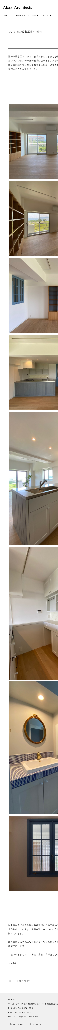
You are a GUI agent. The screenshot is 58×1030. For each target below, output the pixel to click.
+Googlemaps (16, 1024)
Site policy (36, 1024)
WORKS (20, 15)
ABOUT (8, 15)
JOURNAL (34, 15)
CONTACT (49, 15)
